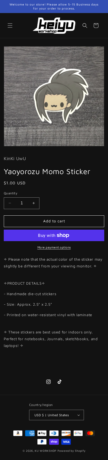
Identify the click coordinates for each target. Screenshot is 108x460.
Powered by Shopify (72, 450)
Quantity (10, 193)
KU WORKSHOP (46, 450)
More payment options (54, 247)
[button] (10, 25)
